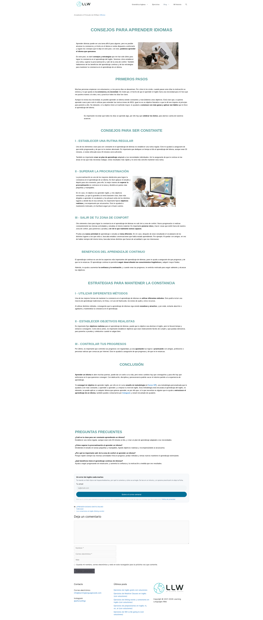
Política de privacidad (168, 499)
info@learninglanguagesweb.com (87, 593)
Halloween (80, 509)
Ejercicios (155, 4)
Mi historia (177, 4)
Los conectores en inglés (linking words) (90, 511)
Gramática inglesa (138, 4)
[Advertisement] (131, 413)
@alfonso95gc (80, 601)
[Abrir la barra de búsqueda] (186, 4)
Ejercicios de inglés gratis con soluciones (130, 590)
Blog (165, 4)
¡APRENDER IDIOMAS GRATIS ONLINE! (89, 507)
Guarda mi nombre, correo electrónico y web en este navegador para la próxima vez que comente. (117, 565)
